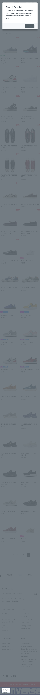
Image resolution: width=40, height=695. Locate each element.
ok (30, 26)
